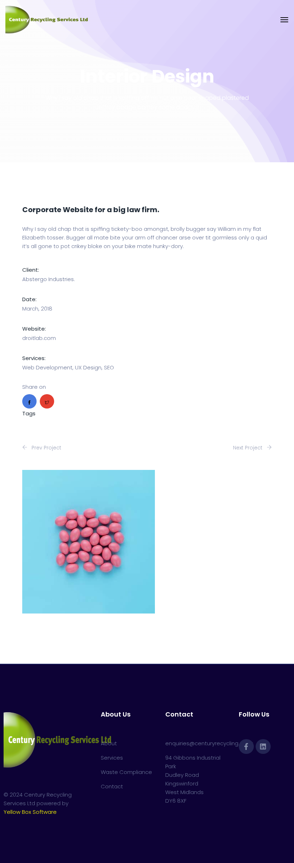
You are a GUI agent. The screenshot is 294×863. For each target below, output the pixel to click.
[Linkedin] (263, 746)
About (109, 743)
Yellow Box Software (30, 812)
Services (112, 757)
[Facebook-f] (246, 746)
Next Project (248, 447)
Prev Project (45, 447)
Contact (112, 786)
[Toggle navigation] (284, 19)
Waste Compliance (126, 772)
